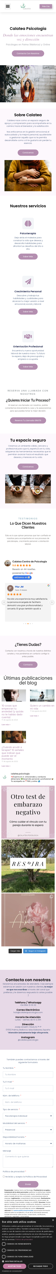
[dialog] (28, 1245)
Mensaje (7, 1151)
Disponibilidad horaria (14, 1137)
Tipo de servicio (11, 1109)
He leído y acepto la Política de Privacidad (26, 1176)
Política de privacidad (14, 1171)
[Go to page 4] (32, 623)
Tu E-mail (7, 1081)
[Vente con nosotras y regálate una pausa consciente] (28, 866)
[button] (8, 6)
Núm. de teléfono (11, 1095)
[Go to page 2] (28, 623)
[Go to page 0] (23, 623)
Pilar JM (19, 586)
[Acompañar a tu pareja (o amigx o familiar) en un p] (28, 812)
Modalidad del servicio (14, 1123)
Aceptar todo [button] (14, 1266)
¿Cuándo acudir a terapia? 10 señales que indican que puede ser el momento (13, 753)
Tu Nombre (8, 1068)
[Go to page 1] (25, 623)
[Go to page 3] (30, 623)
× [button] (53, 1220)
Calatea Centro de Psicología (29, 561)
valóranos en (20, 577)
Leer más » (6, 725)
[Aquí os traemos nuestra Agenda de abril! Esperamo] (28, 919)
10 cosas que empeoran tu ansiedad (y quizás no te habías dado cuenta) (13, 711)
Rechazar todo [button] (40, 1266)
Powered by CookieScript (12, 1271)
